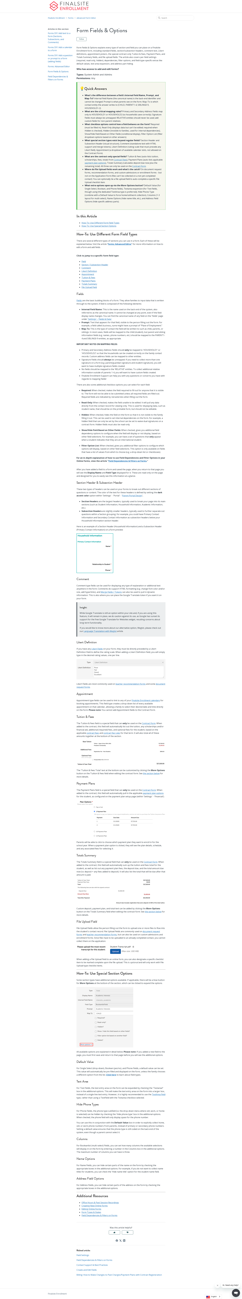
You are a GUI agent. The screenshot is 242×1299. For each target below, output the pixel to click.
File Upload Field (89, 287)
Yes (114, 1232)
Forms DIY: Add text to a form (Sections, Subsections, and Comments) (59, 38)
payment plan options (95, 163)
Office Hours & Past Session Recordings (100, 1202)
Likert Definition (89, 271)
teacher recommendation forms (131, 684)
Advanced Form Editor (86, 18)
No (127, 1232)
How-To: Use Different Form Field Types (100, 222)
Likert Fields (97, 648)
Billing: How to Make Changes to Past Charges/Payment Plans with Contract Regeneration (119, 1274)
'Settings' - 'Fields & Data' (100, 319)
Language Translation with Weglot (100, 631)
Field (84, 261)
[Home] (69, 6)
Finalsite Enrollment (56, 18)
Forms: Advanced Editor (59, 66)
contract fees (93, 733)
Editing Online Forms (91, 1209)
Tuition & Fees (88, 277)
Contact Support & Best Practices (92, 1265)
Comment (86, 267)
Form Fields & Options (58, 71)
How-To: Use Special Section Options (99, 226)
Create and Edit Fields (87, 1270)
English (214, 1296)
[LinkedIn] (124, 1240)
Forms (70, 18)
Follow (81, 39)
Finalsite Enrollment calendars (146, 700)
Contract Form (139, 166)
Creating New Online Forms (95, 1205)
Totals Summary (89, 284)
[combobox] (213, 1296)
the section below (151, 773)
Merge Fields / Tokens (111, 592)
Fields (79, 300)
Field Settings (83, 1255)
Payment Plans (89, 280)
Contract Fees (120, 159)
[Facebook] (117, 1240)
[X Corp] (120, 1240)
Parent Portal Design (132, 495)
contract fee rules (111, 733)
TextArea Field (158, 1094)
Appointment (88, 274)
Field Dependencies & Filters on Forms (58, 78)
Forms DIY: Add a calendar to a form (60, 49)
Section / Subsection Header (95, 264)
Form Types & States (91, 1212)
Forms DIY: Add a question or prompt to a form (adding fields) (60, 58)
